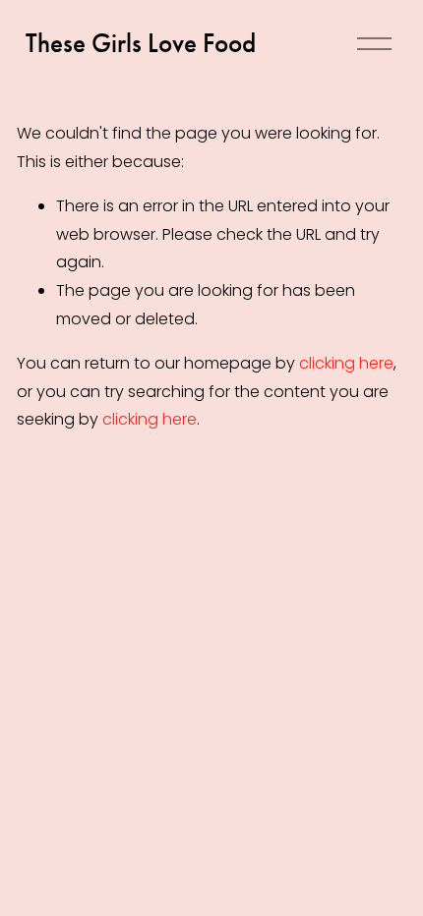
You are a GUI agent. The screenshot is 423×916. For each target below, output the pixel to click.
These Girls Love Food (141, 43)
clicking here (346, 363)
